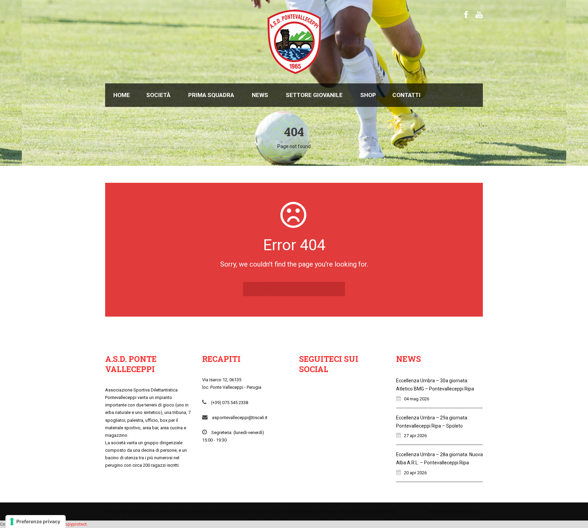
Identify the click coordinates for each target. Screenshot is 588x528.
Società (158, 95)
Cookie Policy (383, 511)
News (260, 95)
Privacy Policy (353, 511)
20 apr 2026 (415, 472)
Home (121, 95)
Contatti (406, 95)
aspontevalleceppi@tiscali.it (455, 511)
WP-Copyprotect (70, 524)
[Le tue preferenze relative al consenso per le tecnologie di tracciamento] (35, 521)
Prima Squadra (211, 95)
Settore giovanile (314, 95)
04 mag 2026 (416, 398)
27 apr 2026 (415, 435)
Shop (368, 95)
